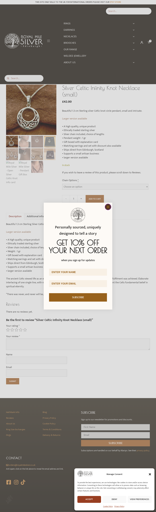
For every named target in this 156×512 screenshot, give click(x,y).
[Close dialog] (108, 207)
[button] (149, 474)
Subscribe (78, 297)
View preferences (139, 499)
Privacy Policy (119, 506)
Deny (114, 499)
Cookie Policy (108, 506)
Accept (89, 499)
